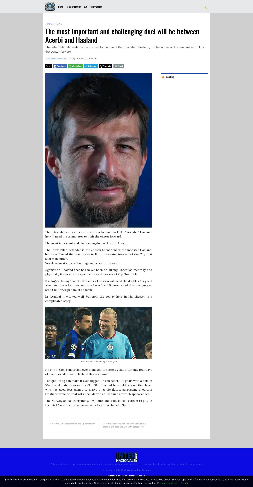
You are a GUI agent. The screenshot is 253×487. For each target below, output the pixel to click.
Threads (107, 66)
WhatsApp (77, 66)
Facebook (61, 66)
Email (120, 66)
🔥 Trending (167, 77)
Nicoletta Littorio (56, 58)
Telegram (92, 66)
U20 (86, 6)
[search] (205, 6)
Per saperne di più (167, 483)
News (60, 6)
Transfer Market (73, 6)
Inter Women (96, 6)
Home (49, 23)
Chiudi (184, 483)
